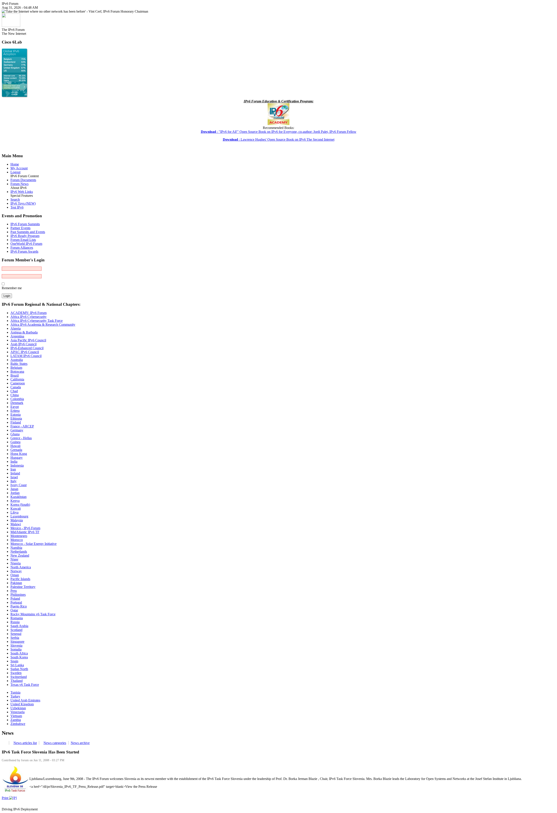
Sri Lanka (17, 665)
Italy (13, 481)
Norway (16, 571)
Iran (13, 469)
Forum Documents (23, 180)
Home (14, 164)
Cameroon (17, 383)
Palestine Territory (22, 587)
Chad (14, 391)
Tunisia (15, 692)
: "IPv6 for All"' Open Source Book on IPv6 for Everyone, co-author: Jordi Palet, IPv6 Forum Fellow (278, 132)
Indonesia (17, 465)
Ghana (15, 434)
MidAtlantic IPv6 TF (24, 532)
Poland (15, 598)
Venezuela (17, 712)
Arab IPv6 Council (23, 344)
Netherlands (18, 551)
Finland (15, 422)
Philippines (18, 594)
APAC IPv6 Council (24, 352)
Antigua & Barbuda (24, 332)
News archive (80, 743)
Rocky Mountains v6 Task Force (32, 614)
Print (5, 798)
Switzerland (18, 677)
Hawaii (15, 446)
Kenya (15, 500)
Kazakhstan (18, 497)
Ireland (15, 473)
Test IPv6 (16, 207)
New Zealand (19, 555)
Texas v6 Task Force (24, 684)
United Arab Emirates (25, 700)
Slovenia (16, 645)
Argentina (17, 336)
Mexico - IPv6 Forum (25, 528)
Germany (16, 430)
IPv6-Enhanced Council (27, 348)
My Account (19, 168)
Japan (14, 489)
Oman (14, 575)
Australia (16, 360)
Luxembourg (19, 516)
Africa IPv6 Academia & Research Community (42, 324)
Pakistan (16, 583)
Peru (13, 591)
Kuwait (15, 508)
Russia (15, 622)
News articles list (25, 743)
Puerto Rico (18, 606)
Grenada (16, 450)
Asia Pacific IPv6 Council (28, 340)
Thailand (16, 681)
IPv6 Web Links (21, 192)
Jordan (15, 493)
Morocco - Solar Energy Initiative (33, 544)
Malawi (15, 524)
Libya (14, 512)
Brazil (14, 375)
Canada (15, 387)
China (14, 395)
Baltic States (18, 364)
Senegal (15, 634)
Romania (16, 618)
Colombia (17, 399)
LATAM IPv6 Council (26, 356)
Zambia (15, 720)
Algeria (15, 328)
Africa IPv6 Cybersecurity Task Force (36, 320)
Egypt (14, 407)
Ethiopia (16, 418)
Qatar (14, 610)
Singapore (17, 641)
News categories (55, 743)
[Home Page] (11, 26)
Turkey (15, 696)
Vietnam (16, 716)
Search (15, 199)
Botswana (17, 371)
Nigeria (15, 563)
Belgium (16, 367)
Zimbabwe (17, 724)
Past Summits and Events (27, 232)
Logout (15, 172)
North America (20, 567)
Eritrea (15, 410)
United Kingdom (22, 704)
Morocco (16, 540)
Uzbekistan (18, 708)
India (13, 461)
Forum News (19, 184)
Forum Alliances (21, 247)
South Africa (19, 653)
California (17, 379)
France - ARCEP (22, 426)
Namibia (16, 547)
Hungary (16, 457)
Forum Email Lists (23, 240)
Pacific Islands (20, 579)
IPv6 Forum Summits (25, 224)
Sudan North (19, 669)
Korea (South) (20, 504)
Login (6, 295)
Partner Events (20, 228)
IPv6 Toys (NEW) (23, 203)
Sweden (16, 673)
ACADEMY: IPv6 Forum (28, 313)
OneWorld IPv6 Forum (26, 243)
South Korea (19, 657)
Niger (14, 559)
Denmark (16, 403)
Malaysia (16, 520)
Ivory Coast (18, 485)
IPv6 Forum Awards (24, 251)
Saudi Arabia (19, 626)
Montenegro (18, 536)
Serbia (14, 637)
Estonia (15, 414)
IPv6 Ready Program (24, 236)
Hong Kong (18, 454)
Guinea (15, 442)
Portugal (16, 602)
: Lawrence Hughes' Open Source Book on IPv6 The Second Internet (278, 139)
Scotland (16, 630)
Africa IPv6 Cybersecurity (28, 317)
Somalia (16, 649)
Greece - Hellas (21, 438)
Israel (14, 477)
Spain (14, 661)
